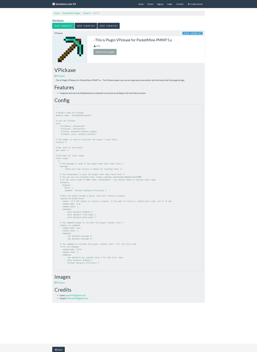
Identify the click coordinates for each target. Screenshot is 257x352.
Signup (160, 4)
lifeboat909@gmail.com (77, 298)
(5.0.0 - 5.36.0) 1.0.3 (108, 26)
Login (169, 4)
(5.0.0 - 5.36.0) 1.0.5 (86, 26)
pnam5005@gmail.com (75, 295)
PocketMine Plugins (71, 13)
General (86, 13)
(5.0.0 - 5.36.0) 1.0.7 (63, 26)
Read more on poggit (105, 52)
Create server (196, 4)
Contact (180, 4)
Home (56, 13)
